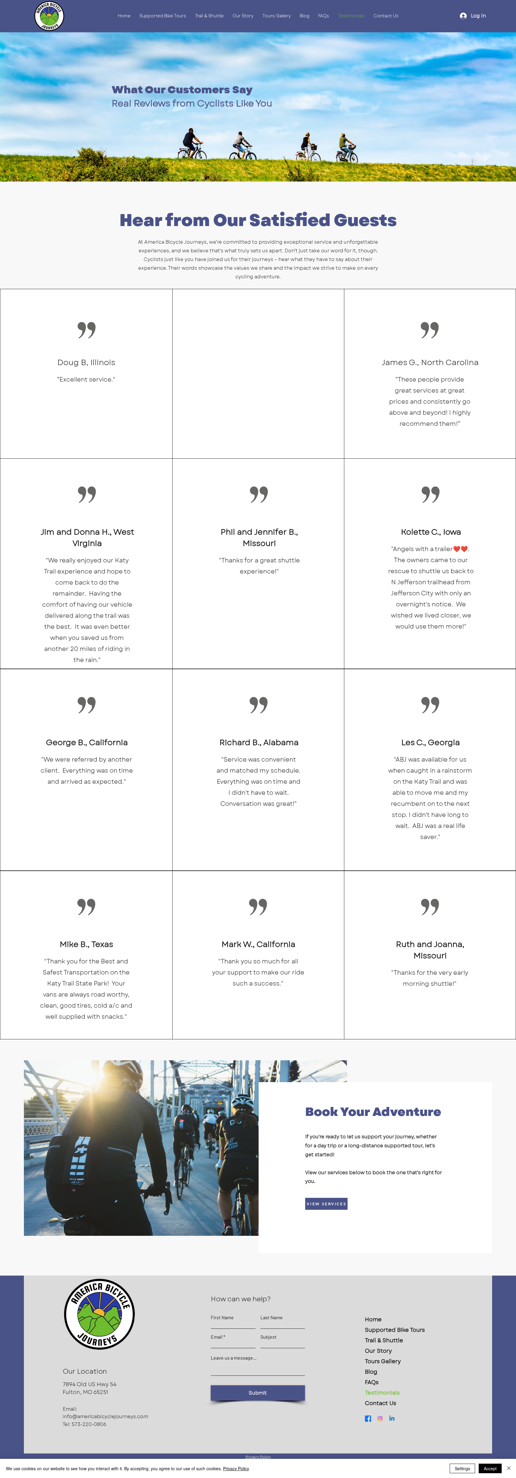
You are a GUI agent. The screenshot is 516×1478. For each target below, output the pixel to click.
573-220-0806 (89, 1424)
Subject (268, 1336)
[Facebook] (368, 1419)
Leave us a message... (234, 1357)
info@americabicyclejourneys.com (105, 1416)
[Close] (508, 1468)
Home (373, 1319)
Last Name (271, 1317)
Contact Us (380, 1403)
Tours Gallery (383, 1361)
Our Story (378, 1351)
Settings (462, 1468)
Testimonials (382, 1393)
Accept (490, 1468)
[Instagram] (380, 1419)
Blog (371, 1372)
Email (216, 1336)
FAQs (372, 1382)
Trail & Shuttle (384, 1340)
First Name (222, 1317)
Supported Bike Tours (395, 1330)
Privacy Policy (236, 1468)
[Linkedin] (392, 1419)
